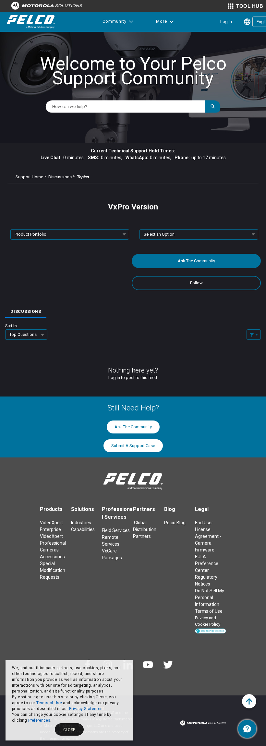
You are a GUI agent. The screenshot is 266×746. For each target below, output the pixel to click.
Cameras (49, 549)
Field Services (116, 530)
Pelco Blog (175, 522)
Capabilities (83, 529)
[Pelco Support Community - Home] (30, 22)
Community (115, 21)
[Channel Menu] (247, 729)
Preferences (39, 720)
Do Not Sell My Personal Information (209, 597)
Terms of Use (49, 703)
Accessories (52, 556)
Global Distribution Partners (144, 529)
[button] (210, 630)
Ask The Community (196, 260)
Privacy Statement (86, 708)
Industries (81, 522)
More (161, 21)
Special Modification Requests (52, 570)
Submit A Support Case (133, 445)
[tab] (25, 309)
